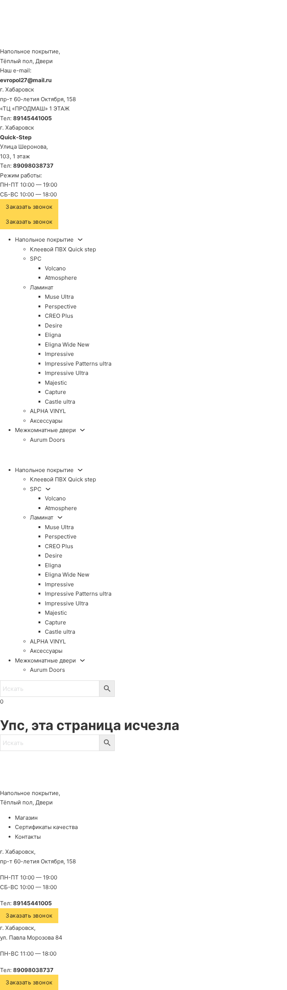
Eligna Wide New (67, 344)
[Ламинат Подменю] (60, 517)
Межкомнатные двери (45, 430)
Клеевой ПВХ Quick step (63, 249)
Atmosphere (61, 277)
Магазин (26, 817)
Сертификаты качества (46, 827)
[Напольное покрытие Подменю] (80, 239)
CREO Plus (59, 315)
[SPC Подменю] (48, 489)
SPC (35, 258)
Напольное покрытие (44, 239)
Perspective (61, 306)
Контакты (28, 836)
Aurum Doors (47, 439)
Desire (53, 325)
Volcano (55, 268)
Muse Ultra (59, 296)
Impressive (59, 353)
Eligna (53, 334)
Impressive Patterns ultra (78, 363)
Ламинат (41, 287)
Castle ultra (60, 401)
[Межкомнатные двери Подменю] (82, 430)
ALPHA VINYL (48, 411)
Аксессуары (46, 420)
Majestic (56, 382)
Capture (55, 391)
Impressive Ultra (66, 372)
